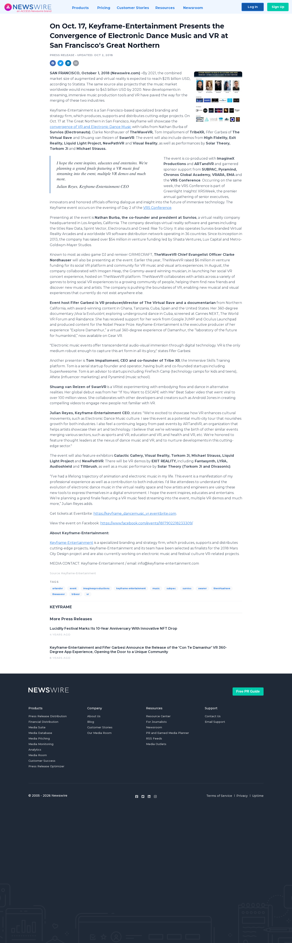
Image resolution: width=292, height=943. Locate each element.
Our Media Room (99, 733)
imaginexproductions (96, 588)
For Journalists (156, 721)
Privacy (242, 796)
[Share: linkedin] (68, 63)
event (73, 588)
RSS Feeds (154, 738)
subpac (171, 588)
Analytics (34, 749)
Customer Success (41, 760)
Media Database (40, 733)
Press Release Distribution (47, 716)
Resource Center (158, 716)
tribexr (76, 594)
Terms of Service (219, 796)
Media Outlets (156, 744)
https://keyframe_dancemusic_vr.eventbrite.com (134, 514)
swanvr (202, 588)
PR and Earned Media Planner (167, 733)
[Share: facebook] (53, 63)
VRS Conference (157, 208)
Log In (253, 7)
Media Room (37, 755)
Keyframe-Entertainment (71, 543)
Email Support (215, 721)
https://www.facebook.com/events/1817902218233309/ (146, 523)
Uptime (258, 796)
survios (187, 588)
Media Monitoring (40, 744)
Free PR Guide (248, 691)
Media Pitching (39, 738)
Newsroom (154, 727)
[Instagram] (155, 796)
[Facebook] (136, 796)
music (156, 588)
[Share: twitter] (60, 63)
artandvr (57, 588)
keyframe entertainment (131, 588)
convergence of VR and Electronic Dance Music (90, 127)
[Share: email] (76, 63)
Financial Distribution (43, 721)
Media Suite (37, 727)
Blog (90, 721)
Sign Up (278, 7)
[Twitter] (143, 796)
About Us (93, 716)
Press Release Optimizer (46, 766)
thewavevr (58, 594)
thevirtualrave (222, 588)
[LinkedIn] (149, 796)
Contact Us (213, 716)
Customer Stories (99, 727)
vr (88, 594)
